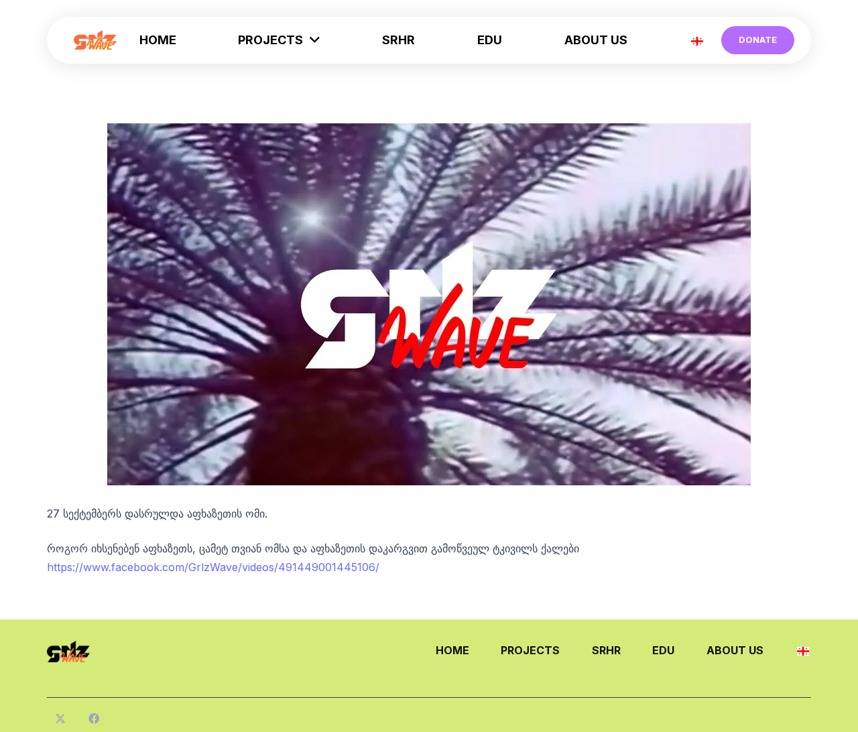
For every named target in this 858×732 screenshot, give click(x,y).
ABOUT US (735, 650)
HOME (452, 650)
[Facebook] (93, 718)
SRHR (606, 650)
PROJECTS (530, 650)
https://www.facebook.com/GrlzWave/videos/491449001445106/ (213, 567)
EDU (663, 650)
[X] (60, 718)
